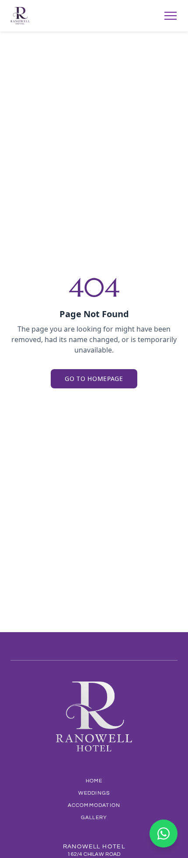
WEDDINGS (94, 793)
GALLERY (94, 817)
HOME (94, 781)
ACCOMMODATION (94, 805)
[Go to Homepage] (20, 15)
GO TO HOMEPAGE (94, 378)
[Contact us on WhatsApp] (164, 834)
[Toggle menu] (171, 16)
